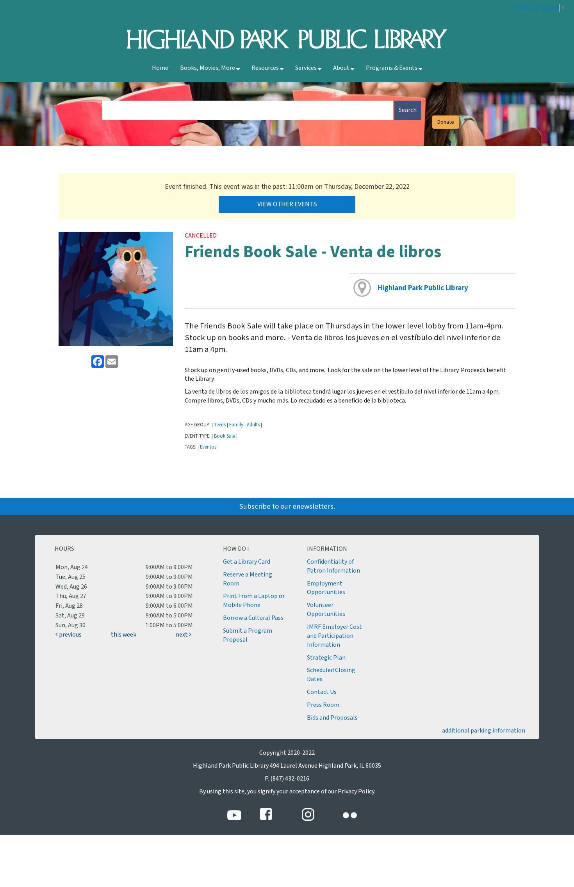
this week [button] (123, 635)
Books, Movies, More (208, 68)
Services (306, 68)
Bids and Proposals (332, 718)
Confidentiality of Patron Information (333, 566)
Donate (445, 122)
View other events (287, 204)
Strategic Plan (326, 658)
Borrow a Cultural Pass (253, 618)
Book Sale (224, 436)
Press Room (323, 705)
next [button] (182, 635)
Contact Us (322, 692)
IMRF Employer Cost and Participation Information (334, 636)
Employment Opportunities (326, 588)
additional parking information (483, 731)
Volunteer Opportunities (326, 609)
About (342, 68)
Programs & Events (392, 68)
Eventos (208, 447)
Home (160, 68)
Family (236, 425)
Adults (253, 425)
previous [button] (70, 635)
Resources (265, 68)
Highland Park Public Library (423, 288)
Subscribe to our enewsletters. (287, 506)
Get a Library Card (246, 562)
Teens (220, 425)
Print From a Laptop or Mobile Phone (254, 600)
